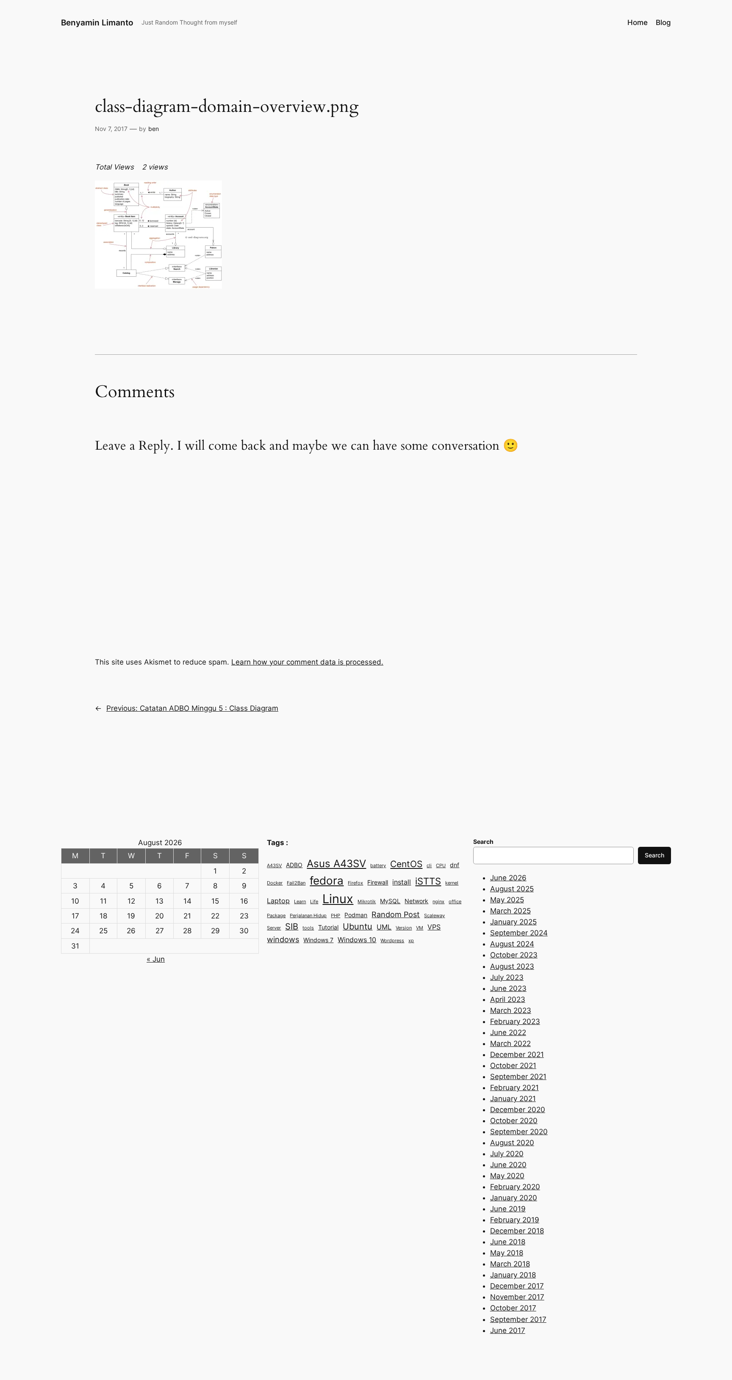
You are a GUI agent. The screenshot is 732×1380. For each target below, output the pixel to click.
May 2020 (507, 1175)
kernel (451, 883)
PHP (335, 915)
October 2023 (514, 955)
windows (283, 939)
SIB (291, 926)
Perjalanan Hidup (308, 915)
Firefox (355, 883)
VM (419, 928)
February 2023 (515, 1021)
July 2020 (507, 1153)
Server (274, 928)
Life (314, 901)
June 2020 (508, 1164)
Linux (337, 898)
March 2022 (510, 1043)
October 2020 (514, 1120)
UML (384, 927)
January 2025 (513, 922)
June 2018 (507, 1242)
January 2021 (513, 1098)
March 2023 (510, 1010)
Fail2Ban (296, 883)
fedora (327, 880)
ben (153, 128)
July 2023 (507, 977)
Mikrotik (367, 901)
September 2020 (519, 1131)
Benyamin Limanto (97, 22)
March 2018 (510, 1264)
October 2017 (513, 1308)
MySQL (390, 901)
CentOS (406, 864)
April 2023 (507, 999)
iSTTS (428, 881)
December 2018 (517, 1231)
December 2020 (517, 1109)
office (455, 901)
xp (411, 940)
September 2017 (518, 1319)
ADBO (294, 865)
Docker (275, 883)
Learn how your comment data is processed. (307, 662)
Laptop (278, 900)
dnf (454, 865)
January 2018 (513, 1275)
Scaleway (434, 915)
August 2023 (512, 966)
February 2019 (514, 1220)
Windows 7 (318, 940)
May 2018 (506, 1253)
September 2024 (519, 933)
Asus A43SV (336, 863)
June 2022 (508, 1032)
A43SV (274, 865)
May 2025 (507, 900)
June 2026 (508, 878)
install (401, 882)
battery (378, 865)
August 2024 (512, 944)
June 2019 (508, 1209)
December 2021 (517, 1054)
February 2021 (514, 1087)
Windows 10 (357, 939)
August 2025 (512, 889)
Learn (300, 901)
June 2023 (508, 988)
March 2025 (510, 911)
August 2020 (512, 1142)
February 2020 (515, 1186)
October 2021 (513, 1065)
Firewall (377, 882)
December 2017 (517, 1286)
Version (404, 928)
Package (276, 915)
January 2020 (513, 1198)
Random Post (396, 914)
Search (654, 855)
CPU (441, 865)
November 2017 (517, 1297)
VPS (434, 927)
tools (308, 928)
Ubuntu (357, 926)
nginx (438, 901)
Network (416, 901)
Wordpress (392, 940)
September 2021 (518, 1076)
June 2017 (507, 1330)
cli (429, 865)
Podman (355, 915)
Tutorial (328, 927)
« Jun (156, 959)
